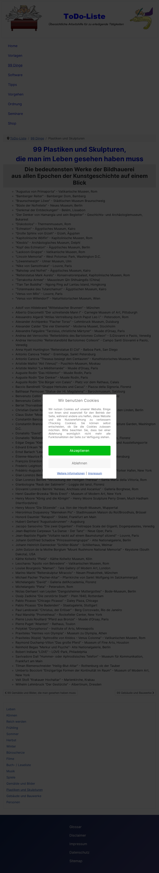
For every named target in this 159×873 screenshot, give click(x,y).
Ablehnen (79, 463)
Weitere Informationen (71, 473)
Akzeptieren (79, 451)
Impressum (95, 473)
